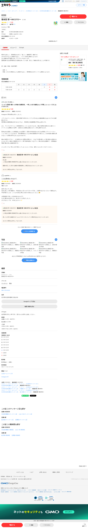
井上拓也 (11, 102)
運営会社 (8, 476)
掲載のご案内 (56, 472)
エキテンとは (20, 472)
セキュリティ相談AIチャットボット (55, 489)
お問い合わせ (42, 472)
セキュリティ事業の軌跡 (66, 491)
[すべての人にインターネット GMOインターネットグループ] (76, 1)
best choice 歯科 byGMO (24, 479)
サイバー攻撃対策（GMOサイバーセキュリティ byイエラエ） (22, 491)
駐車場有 (4, 29)
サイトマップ (69, 472)
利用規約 (3, 476)
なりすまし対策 (57, 491)
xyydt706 (7, 175)
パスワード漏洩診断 (32, 490)
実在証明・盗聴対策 (5, 491)
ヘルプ (31, 472)
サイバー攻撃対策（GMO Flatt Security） (44, 491)
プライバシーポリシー (18, 476)
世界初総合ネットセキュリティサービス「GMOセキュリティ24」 (13, 490)
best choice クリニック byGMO (8, 479)
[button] (84, 525)
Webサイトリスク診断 (42, 490)
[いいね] (2, 150)
